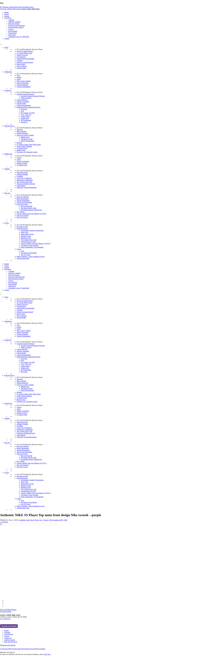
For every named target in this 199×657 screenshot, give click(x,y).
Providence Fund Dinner (29, 253)
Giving (6, 14)
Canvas (10, 29)
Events (19, 249)
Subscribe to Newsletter (9, 626)
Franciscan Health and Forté (26, 184)
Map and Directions (10, 642)
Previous (4, 522)
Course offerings (22, 100)
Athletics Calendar (14, 22)
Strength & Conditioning (25, 180)
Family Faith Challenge (24, 146)
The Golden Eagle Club (24, 182)
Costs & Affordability (24, 87)
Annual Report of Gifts (28, 242)
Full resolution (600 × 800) (58, 520)
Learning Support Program (25, 94)
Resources (24, 122)
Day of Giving (25, 255)
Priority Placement (23, 83)
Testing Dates (25, 116)
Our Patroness (21, 57)
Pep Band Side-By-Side (28, 208)
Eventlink (20, 176)
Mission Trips (21, 150)
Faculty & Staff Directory (16, 25)
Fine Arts (7, 193)
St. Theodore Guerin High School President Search (16, 7)
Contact (6, 38)
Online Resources (22, 133)
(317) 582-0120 (5, 619)
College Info (25, 118)
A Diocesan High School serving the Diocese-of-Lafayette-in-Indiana (22, 649)
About (6, 47)
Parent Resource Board (15, 27)
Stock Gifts (24, 232)
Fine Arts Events (22, 204)
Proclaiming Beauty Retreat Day (31, 210)
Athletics (7, 169)
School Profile (21, 68)
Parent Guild (21, 64)
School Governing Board (25, 62)
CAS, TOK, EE (26, 115)
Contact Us (8, 638)
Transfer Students (22, 85)
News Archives (22, 66)
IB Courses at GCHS (28, 113)
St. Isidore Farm (22, 148)
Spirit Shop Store (22, 172)
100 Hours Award (26, 139)
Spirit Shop (12, 35)
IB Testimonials (26, 120)
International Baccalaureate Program (28, 107)
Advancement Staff (23, 258)
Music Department (23, 199)
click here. (47, 654)
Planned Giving (26, 236)
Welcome (20, 129)
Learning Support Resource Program (33, 96)
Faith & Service (9, 126)
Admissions (8, 72)
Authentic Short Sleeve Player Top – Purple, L (34, 520)
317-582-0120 (4, 42)
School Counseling (23, 101)
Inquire (6, 12)
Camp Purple (21, 185)
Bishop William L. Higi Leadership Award (30, 256)
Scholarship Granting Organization (32, 230)
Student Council (22, 163)
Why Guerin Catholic (24, 81)
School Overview (22, 55)
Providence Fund (22, 227)
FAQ (22, 111)
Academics (7, 90)
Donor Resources (22, 228)
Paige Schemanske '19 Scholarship (32, 247)
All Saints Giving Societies (29, 245)
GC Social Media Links (24, 53)
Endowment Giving (27, 234)
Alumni (6, 16)
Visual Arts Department (24, 202)
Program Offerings (23, 197)
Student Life (8, 154)
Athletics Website (22, 174)
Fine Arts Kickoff (26, 206)
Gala (22, 251)
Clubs (18, 159)
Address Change (9, 640)
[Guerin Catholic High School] (10, 9)
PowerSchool (12, 31)
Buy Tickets (20, 212)
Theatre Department (23, 200)
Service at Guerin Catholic (25, 135)
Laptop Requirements (24, 105)
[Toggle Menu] (1, 44)
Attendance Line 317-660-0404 (18, 37)
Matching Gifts (26, 238)
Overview (24, 109)
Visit (18, 75)
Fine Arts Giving (22, 217)
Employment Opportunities (25, 59)
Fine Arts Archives (23, 215)
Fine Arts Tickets (13, 23)
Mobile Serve (25, 137)
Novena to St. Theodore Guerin (27, 152)
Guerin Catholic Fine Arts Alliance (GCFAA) (31, 214)
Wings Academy (26, 98)
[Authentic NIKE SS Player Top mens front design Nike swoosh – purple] (28, 524)
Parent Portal (12, 33)
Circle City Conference (24, 178)
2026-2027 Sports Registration (27, 187)
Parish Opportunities (27, 141)
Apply (19, 79)
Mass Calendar (21, 131)
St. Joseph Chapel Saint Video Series (29, 144)
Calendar (11, 20)
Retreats (19, 143)
